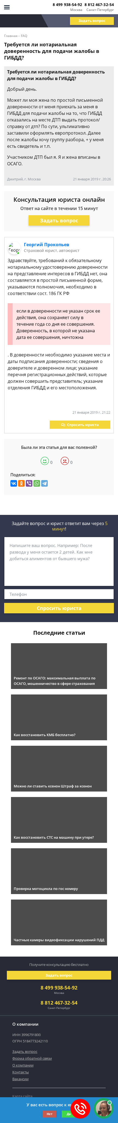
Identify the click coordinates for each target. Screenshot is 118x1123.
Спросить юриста (83, 424)
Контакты (20, 1072)
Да (69, 1114)
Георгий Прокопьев (46, 245)
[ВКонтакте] (13, 483)
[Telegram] (44, 483)
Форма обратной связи (32, 1058)
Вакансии (20, 1078)
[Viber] (29, 483)
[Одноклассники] (21, 483)
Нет (49, 1114)
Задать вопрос (91, 20)
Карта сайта (22, 1096)
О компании (22, 1065)
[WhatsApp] (36, 483)
